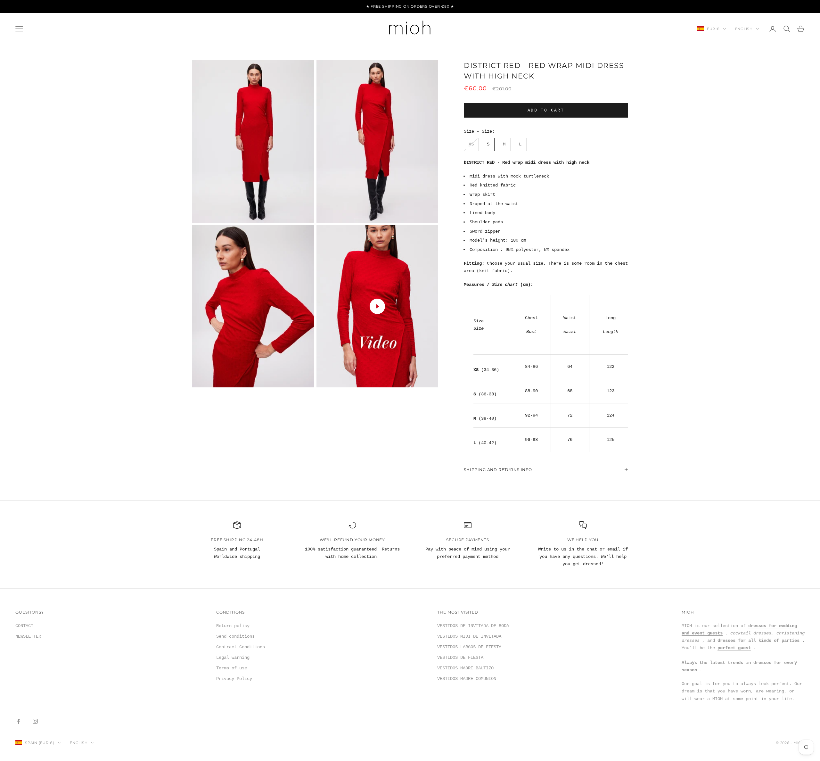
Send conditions (235, 636)
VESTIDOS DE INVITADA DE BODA (473, 625)
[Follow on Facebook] (18, 721)
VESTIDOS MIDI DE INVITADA (469, 636)
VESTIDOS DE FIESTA (460, 657)
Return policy (233, 625)
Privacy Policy (234, 678)
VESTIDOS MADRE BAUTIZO (465, 668)
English (744, 29)
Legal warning (233, 657)
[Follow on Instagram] (35, 721)
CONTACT (24, 625)
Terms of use (231, 668)
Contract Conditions (240, 646)
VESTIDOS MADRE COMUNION (466, 678)
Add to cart (546, 110)
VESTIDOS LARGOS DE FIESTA (469, 646)
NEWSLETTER (28, 636)
